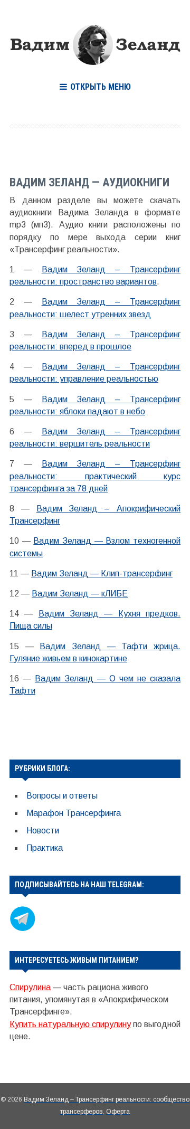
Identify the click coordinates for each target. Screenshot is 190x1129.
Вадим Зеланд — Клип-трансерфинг (102, 573)
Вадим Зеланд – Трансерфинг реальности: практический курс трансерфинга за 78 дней (95, 475)
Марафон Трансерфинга (73, 813)
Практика (44, 847)
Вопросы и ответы (62, 795)
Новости (42, 830)
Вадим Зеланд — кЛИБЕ (80, 593)
